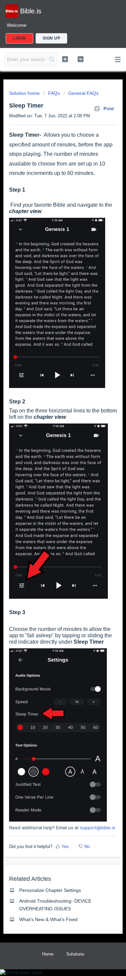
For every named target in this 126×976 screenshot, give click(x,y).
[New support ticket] (65, 59)
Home (47, 954)
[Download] (50, 496)
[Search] (52, 59)
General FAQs (83, 93)
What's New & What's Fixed (48, 919)
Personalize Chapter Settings (50, 890)
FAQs (54, 93)
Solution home (25, 93)
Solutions (75, 954)
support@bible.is (97, 827)
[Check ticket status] (80, 59)
